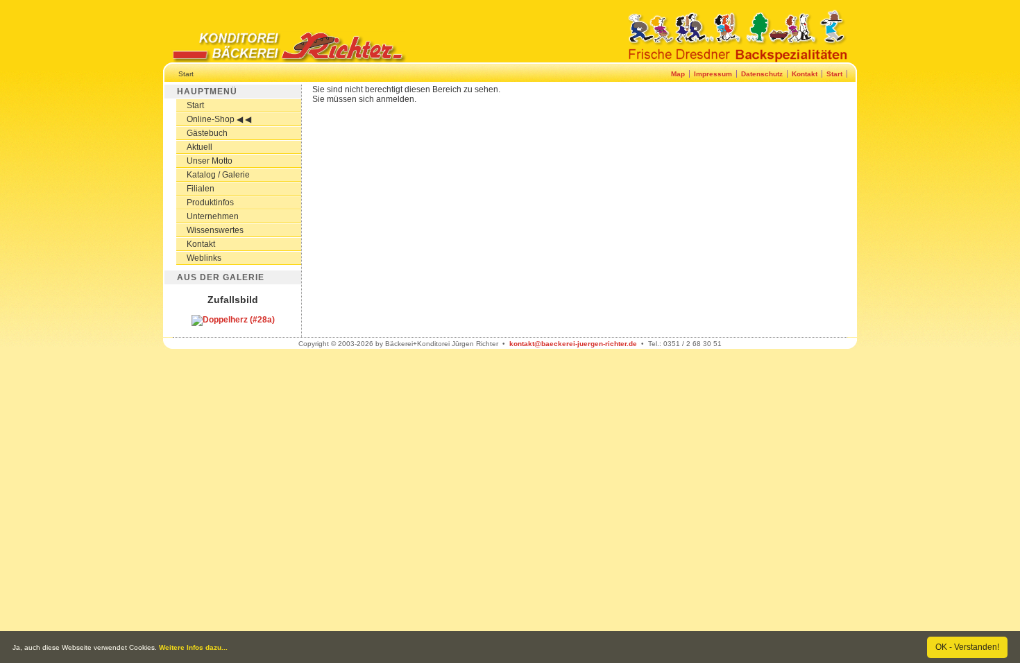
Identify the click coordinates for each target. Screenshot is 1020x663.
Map (678, 74)
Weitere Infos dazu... (193, 647)
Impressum (713, 74)
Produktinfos (210, 202)
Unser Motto (209, 161)
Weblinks (204, 258)
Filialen (200, 188)
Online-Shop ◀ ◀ (219, 119)
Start (834, 74)
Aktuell (199, 147)
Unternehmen (213, 216)
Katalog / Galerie (218, 175)
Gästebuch (207, 133)
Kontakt (804, 74)
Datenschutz (762, 74)
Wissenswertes (215, 230)
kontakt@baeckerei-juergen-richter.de (573, 343)
